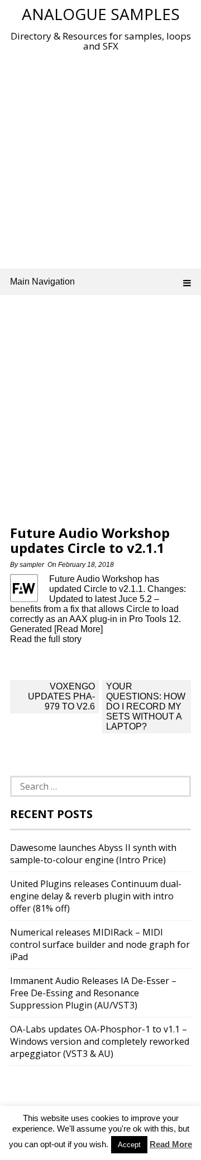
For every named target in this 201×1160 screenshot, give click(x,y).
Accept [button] (129, 1145)
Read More (171, 1144)
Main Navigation (42, 281)
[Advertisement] (100, 157)
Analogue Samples (101, 14)
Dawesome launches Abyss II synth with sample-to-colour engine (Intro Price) (93, 853)
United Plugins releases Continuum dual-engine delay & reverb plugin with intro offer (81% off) (95, 896)
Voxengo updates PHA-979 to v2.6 (61, 696)
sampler (32, 565)
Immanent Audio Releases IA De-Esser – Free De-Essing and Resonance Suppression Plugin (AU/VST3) (93, 993)
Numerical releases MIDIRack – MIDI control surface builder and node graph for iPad (100, 944)
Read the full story (46, 639)
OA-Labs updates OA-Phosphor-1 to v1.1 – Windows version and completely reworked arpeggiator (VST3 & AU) (99, 1041)
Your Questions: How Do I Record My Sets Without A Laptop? (145, 706)
